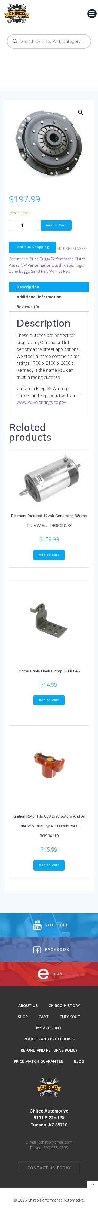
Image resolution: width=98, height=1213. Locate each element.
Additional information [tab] (39, 296)
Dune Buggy (19, 271)
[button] (80, 112)
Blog (79, 1061)
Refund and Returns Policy (49, 1050)
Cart (44, 1016)
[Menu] (92, 13)
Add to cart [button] (49, 554)
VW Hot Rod (59, 271)
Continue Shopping (32, 247)
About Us (28, 1005)
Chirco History (64, 1005)
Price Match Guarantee (38, 1061)
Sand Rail (39, 271)
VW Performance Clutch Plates (47, 265)
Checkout (70, 1016)
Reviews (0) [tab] (28, 306)
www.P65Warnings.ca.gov (41, 402)
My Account (49, 1027)
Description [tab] (28, 287)
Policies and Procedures (49, 1039)
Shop (23, 1016)
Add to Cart (56, 225)
